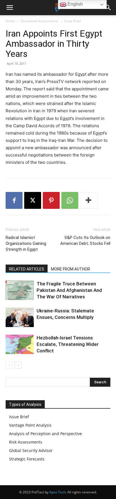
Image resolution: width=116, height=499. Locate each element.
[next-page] (18, 365)
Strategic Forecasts (26, 459)
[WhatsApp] (69, 200)
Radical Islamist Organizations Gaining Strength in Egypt (26, 243)
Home (10, 21)
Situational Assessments (40, 21)
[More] (88, 200)
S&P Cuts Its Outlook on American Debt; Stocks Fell (85, 240)
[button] (10, 7)
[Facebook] (14, 200)
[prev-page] (9, 365)
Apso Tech (57, 492)
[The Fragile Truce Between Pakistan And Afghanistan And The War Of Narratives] (20, 290)
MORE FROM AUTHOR (70, 269)
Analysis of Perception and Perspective (45, 433)
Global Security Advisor (31, 450)
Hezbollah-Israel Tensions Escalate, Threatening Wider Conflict (68, 344)
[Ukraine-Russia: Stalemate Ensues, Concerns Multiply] (20, 317)
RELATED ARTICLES (26, 269)
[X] (32, 200)
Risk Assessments (25, 442)
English (74, 4)
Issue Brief (72, 21)
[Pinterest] (51, 200)
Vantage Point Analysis (30, 425)
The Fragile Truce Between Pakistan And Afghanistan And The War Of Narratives (69, 290)
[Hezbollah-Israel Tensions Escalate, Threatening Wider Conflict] (20, 344)
